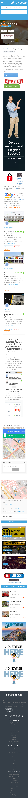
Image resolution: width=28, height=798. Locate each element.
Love (8, 249)
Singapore (14, 763)
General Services (14, 782)
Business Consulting (14, 776)
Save (4, 30)
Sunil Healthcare (9, 232)
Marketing (14, 780)
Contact (14, 739)
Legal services (14, 793)
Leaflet (12, 457)
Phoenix (14, 765)
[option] (7, 36)
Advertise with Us (14, 727)
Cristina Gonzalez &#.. (16, 601)
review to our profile (18, 199)
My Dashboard (14, 723)
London (14, 748)
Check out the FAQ (14, 731)
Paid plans (15, 188)
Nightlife (6, 564)
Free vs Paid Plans (14, 733)
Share (11, 30)
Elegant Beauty (14, 580)
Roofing (14, 795)
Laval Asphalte (7, 552)
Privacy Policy (14, 743)
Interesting (9, 246)
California (14, 759)
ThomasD (6, 309)
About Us (14, 737)
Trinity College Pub (8, 565)
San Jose (9, 49)
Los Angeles (14, 755)
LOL (17, 246)
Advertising (14, 788)
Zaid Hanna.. (13, 591)
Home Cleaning (14, 786)
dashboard (17, 393)
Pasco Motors (8, 273)
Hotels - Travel (7, 535)
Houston (14, 757)
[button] (4, 22)
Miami (14, 767)
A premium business (13, 86)
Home (4, 49)
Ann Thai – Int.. (14, 611)
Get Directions (8, 504)
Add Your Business (14, 725)
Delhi (14, 761)
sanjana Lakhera (8, 227)
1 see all (14, 42)
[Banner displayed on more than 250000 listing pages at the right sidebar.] (14, 653)
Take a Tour (14, 735)
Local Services (7, 550)
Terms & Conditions (14, 741)
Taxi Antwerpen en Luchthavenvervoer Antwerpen (14, 537)
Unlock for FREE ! (12, 75)
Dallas (14, 769)
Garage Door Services (14, 774)
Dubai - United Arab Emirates (14, 753)
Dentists (14, 778)
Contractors (14, 784)
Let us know (7, 205)
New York (14, 750)
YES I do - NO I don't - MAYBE (14, 159)
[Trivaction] (14, 631)
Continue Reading (10, 243)
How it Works (14, 729)
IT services (14, 790)
